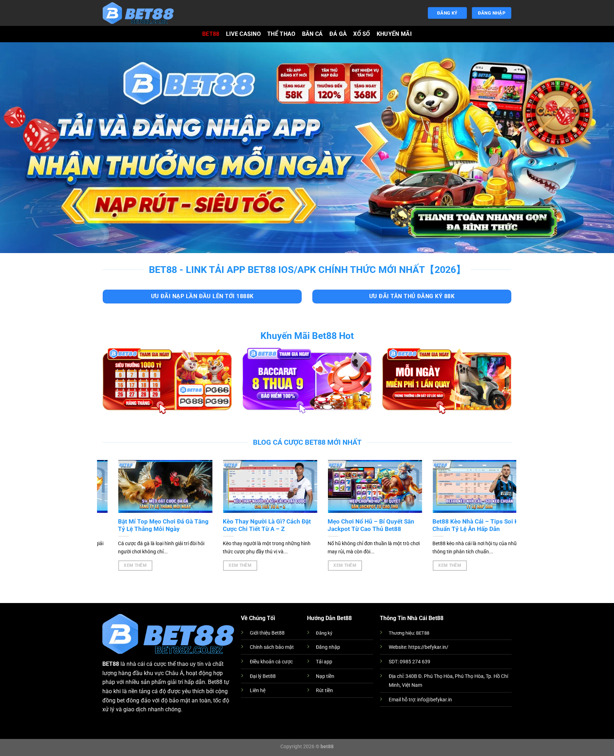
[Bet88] (138, 13)
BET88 (211, 34)
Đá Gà (338, 34)
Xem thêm (119, 565)
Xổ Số (361, 34)
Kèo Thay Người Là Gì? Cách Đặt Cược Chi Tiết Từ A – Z (251, 525)
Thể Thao (281, 34)
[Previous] (114, 507)
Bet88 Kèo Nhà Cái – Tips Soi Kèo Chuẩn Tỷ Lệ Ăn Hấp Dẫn (463, 525)
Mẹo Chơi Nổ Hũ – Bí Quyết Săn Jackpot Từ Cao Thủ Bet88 (355, 525)
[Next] (498, 507)
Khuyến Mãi (394, 34)
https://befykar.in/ (428, 647)
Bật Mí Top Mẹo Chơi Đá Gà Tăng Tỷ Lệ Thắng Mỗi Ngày (147, 525)
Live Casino (243, 34)
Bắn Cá (312, 34)
